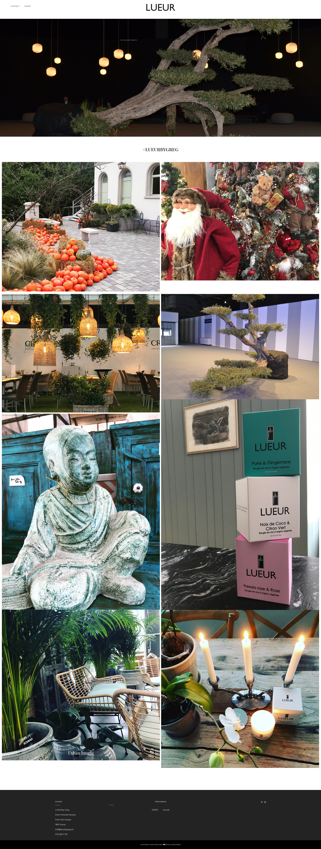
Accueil (166, 810)
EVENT (5, 163)
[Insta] (265, 802)
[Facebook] (261, 802)
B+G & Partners (174, 844)
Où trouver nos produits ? (13, 415)
